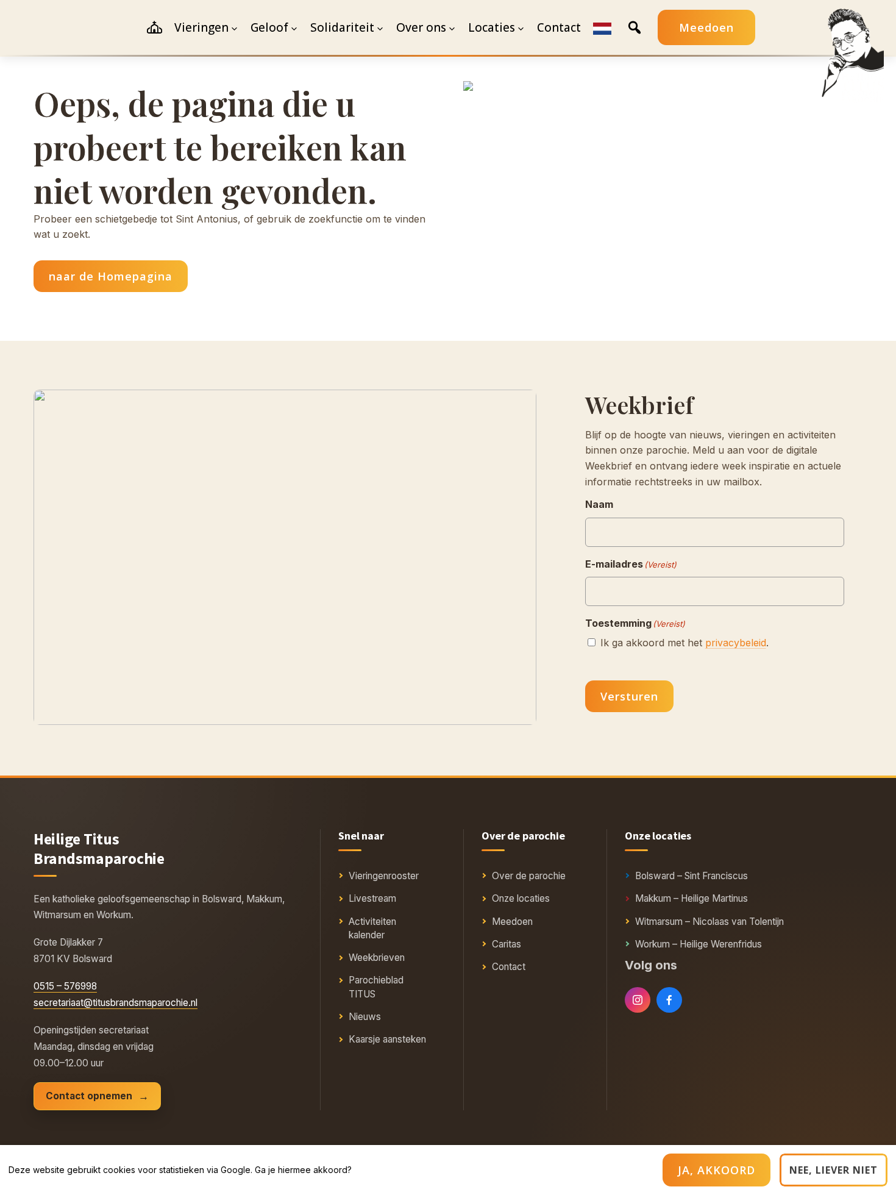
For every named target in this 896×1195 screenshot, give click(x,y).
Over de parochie (529, 876)
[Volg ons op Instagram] (637, 1000)
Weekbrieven (377, 957)
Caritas (506, 944)
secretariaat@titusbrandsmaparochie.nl (115, 1002)
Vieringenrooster (384, 876)
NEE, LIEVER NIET (833, 1170)
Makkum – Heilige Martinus (691, 898)
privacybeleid (735, 643)
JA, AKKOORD (716, 1170)
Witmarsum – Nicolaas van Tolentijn (709, 921)
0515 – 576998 (65, 986)
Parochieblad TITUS (376, 986)
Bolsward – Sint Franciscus (691, 876)
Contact (508, 966)
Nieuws (365, 1016)
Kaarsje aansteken (387, 1039)
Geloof (269, 27)
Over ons (421, 27)
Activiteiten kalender (372, 928)
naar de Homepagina (110, 276)
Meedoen (706, 27)
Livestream (372, 898)
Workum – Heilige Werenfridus (698, 944)
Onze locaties (521, 898)
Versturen (629, 696)
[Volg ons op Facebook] (669, 1000)
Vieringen (201, 27)
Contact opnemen (89, 1096)
